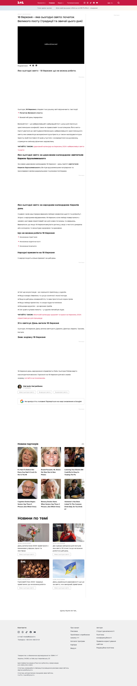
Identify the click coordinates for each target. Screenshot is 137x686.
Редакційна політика (105, 648)
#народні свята (44, 392)
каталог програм (78, 641)
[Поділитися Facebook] (33, 65)
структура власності (105, 631)
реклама (74, 631)
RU (112, 3)
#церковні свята (61, 392)
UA (109, 3)
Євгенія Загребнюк (33, 386)
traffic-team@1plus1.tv (26, 675)
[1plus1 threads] (23, 632)
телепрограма (73, 3)
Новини (52, 3)
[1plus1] (21, 3)
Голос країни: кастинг (45, 8)
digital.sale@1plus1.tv (25, 670)
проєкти (41, 3)
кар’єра (74, 645)
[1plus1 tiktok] (27, 632)
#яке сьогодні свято (26, 392)
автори (99, 627)
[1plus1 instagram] (19, 632)
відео (60, 3)
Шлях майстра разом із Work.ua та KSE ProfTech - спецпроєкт (77, 8)
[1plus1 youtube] (35, 632)
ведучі (73, 648)
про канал (75, 627)
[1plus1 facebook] (31, 632)
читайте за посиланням (35, 378)
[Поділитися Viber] (36, 65)
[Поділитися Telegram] (30, 65)
